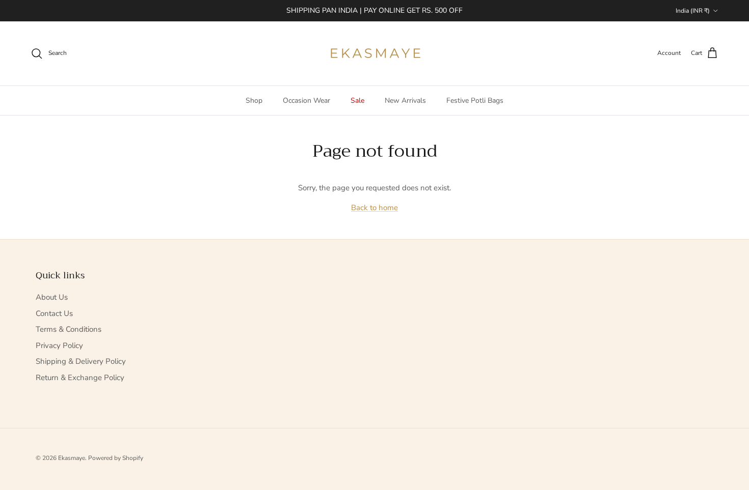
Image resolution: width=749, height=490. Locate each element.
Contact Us (54, 313)
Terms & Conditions (68, 329)
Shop (254, 100)
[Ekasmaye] (374, 53)
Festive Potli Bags (474, 100)
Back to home (374, 208)
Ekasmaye (71, 458)
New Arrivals (405, 100)
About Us (52, 297)
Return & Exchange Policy (80, 377)
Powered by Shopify (115, 458)
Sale (357, 100)
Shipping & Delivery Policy (81, 361)
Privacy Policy (59, 345)
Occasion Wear (306, 100)
